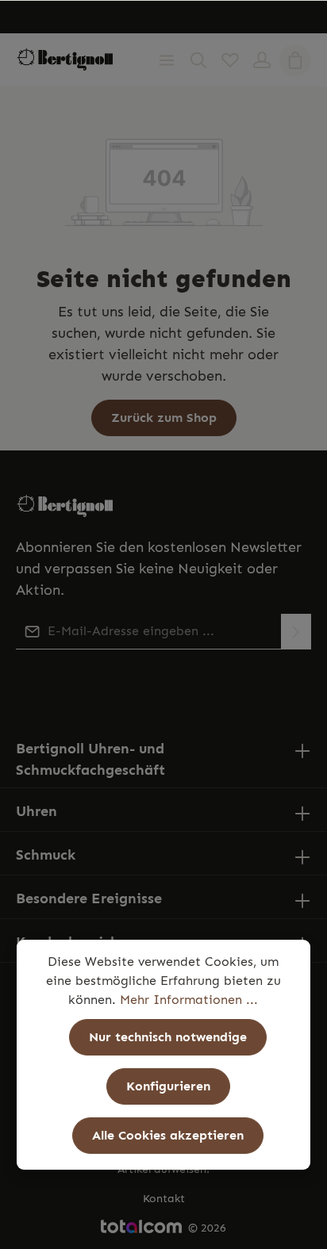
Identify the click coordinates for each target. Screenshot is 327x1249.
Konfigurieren (168, 1086)
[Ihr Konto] (262, 60)
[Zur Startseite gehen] (65, 60)
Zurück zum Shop (164, 417)
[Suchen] (198, 60)
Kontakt (164, 1198)
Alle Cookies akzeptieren (168, 1135)
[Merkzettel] (230, 60)
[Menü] (166, 60)
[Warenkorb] (295, 60)
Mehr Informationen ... (189, 999)
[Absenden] (296, 631)
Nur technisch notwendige (168, 1036)
